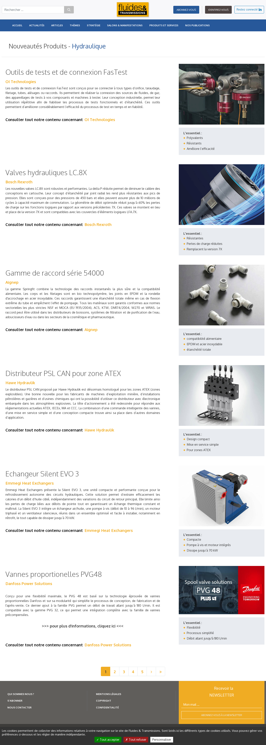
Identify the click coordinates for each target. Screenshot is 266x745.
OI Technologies (20, 81)
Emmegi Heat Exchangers (29, 483)
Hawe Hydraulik (20, 382)
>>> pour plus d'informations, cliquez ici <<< (82, 625)
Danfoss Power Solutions (28, 583)
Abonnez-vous (186, 9)
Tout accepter (109, 739)
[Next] (151, 671)
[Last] (160, 671)
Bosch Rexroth (19, 181)
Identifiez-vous (218, 9)
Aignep (11, 282)
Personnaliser (161, 739)
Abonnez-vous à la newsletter (221, 715)
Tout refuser (137, 739)
